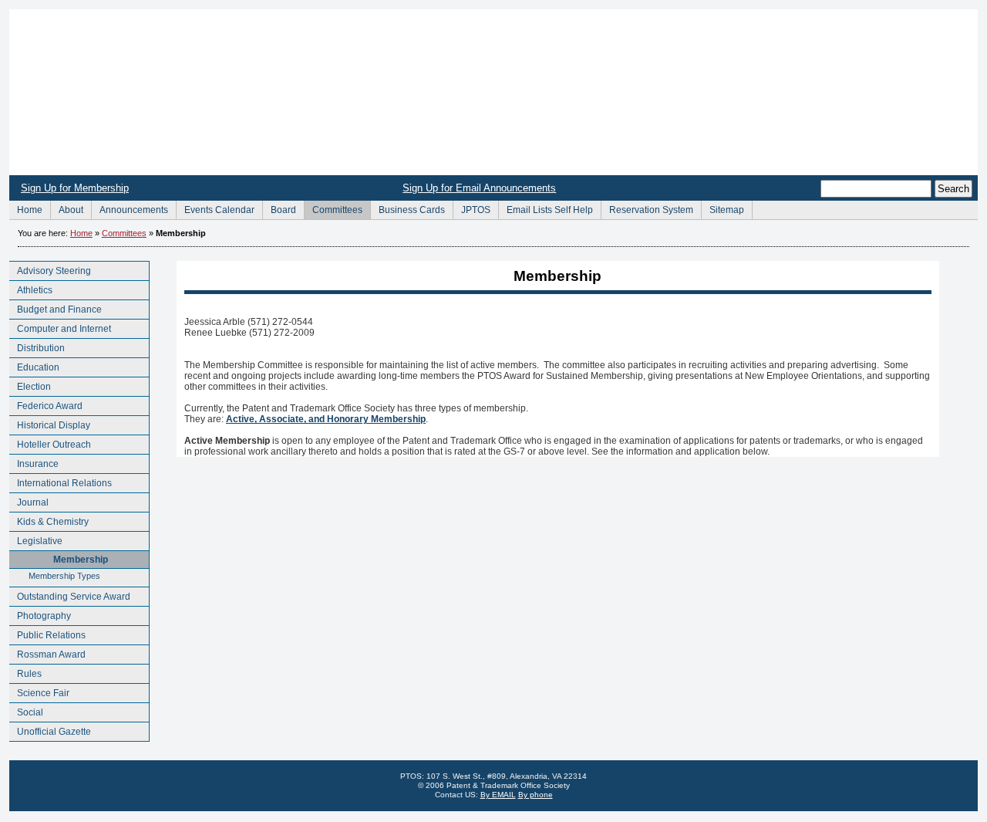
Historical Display (49, 423)
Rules (25, 672)
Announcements (129, 208)
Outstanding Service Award (69, 594)
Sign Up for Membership (75, 188)
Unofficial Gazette (50, 729)
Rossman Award (47, 652)
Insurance (34, 462)
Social (26, 710)
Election (30, 384)
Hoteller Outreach (50, 442)
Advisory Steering (50, 269)
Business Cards (407, 208)
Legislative (35, 539)
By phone (535, 794)
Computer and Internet (60, 327)
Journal (29, 500)
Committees (333, 208)
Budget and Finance (55, 307)
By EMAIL (498, 794)
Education (34, 365)
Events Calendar (215, 208)
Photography (40, 614)
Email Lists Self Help (545, 208)
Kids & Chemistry (49, 519)
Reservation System (647, 208)
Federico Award (46, 404)
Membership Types (54, 574)
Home (493, 92)
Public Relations (47, 633)
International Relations (60, 481)
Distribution (37, 346)
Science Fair (39, 691)
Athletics (30, 288)
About (66, 208)
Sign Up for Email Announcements (479, 188)
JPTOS (471, 208)
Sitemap (722, 208)
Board (279, 208)
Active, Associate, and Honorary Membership (326, 419)
